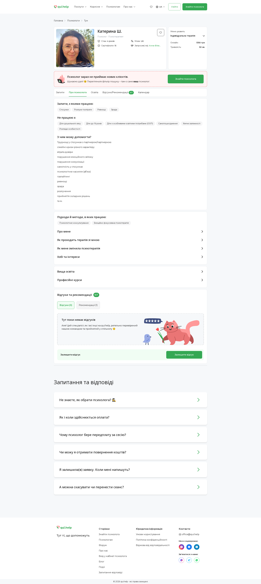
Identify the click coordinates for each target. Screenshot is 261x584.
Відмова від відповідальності (153, 545)
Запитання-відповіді (110, 572)
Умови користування (148, 534)
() (66, 305)
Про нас (103, 550)
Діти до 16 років (94, 123)
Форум (103, 545)
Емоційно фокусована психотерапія (111, 223)
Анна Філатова (155, 45)
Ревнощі (101, 109)
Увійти (174, 7)
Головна (58, 20)
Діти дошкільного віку (70, 123)
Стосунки (64, 109)
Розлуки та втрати (83, 109)
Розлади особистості (69, 129)
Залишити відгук (184, 354)
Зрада (114, 109)
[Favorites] (151, 7)
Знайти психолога (195, 7)
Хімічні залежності (191, 123)
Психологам (106, 540)
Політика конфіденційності (151, 540)
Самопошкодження (168, 123)
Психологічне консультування (73, 223)
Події (102, 567)
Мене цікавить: (177, 31)
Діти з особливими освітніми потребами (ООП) (130, 123)
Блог (101, 561)
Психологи (73, 20)
